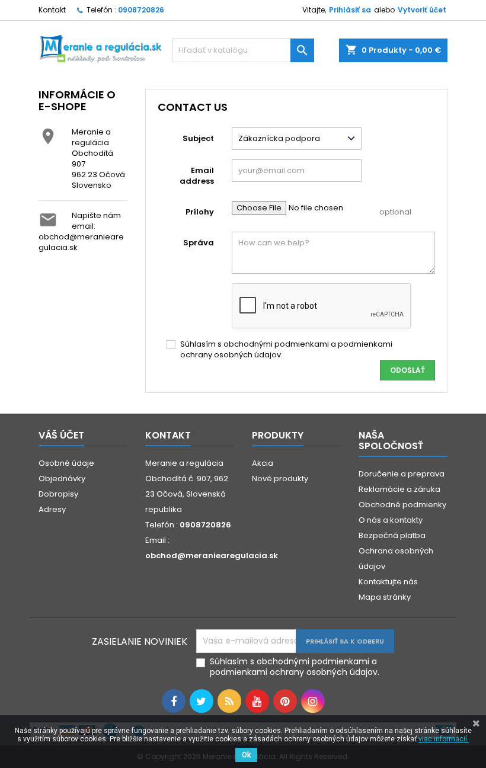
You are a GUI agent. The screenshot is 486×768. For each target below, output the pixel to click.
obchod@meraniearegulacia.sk (81, 242)
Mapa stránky (385, 597)
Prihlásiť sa (350, 10)
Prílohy (200, 211)
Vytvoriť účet (422, 10)
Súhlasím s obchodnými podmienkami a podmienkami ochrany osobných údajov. (286, 349)
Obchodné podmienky (402, 504)
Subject (198, 138)
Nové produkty (280, 478)
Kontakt (52, 10)
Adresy (52, 509)
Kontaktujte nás (388, 581)
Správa (198, 242)
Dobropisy (58, 494)
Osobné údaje (66, 463)
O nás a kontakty (391, 520)
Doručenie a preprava (402, 473)
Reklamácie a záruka (399, 489)
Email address (197, 176)
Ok (246, 755)
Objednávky (62, 478)
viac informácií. (443, 739)
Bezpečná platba (392, 535)
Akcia (262, 463)
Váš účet (61, 435)
